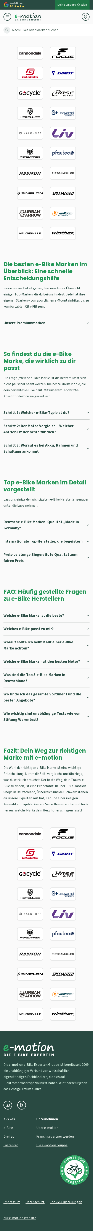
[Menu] (9, 17)
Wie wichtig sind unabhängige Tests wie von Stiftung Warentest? (41, 716)
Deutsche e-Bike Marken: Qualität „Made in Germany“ (41, 525)
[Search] (6, 30)
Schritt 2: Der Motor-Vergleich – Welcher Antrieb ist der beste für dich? (38, 429)
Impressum (11, 1202)
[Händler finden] (86, 17)
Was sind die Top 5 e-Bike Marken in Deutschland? (34, 678)
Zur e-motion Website (19, 1218)
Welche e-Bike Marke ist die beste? (33, 615)
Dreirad (8, 1136)
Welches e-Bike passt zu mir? (28, 629)
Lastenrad (10, 1145)
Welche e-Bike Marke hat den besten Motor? (41, 661)
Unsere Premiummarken (24, 323)
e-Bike (8, 1127)
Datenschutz (35, 1202)
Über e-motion (47, 1127)
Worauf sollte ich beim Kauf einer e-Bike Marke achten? (38, 645)
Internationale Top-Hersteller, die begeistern (43, 541)
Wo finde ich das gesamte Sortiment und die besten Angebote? (42, 697)
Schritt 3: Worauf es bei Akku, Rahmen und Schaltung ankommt (40, 448)
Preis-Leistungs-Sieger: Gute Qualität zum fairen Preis (40, 557)
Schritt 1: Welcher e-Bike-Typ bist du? (36, 412)
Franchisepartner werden (55, 1136)
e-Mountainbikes (67, 300)
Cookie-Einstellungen (66, 1202)
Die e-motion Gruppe (51, 1145)
